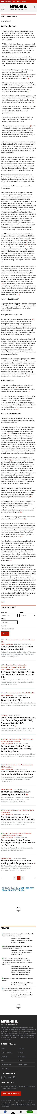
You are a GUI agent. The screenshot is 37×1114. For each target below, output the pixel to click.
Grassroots (4, 1056)
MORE (2, 602)
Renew (18, 1)
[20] (30, 497)
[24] (10, 560)
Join (14, 1)
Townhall (4, 715)
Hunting (20, 1052)
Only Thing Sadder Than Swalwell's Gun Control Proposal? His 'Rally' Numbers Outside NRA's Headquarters (18, 721)
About (3, 1060)
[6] (32, 229)
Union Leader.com (6, 789)
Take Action (21, 1056)
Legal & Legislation (7, 644)
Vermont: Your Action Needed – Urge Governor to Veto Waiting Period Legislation (16, 749)
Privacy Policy (5, 1068)
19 (22, 877)
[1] (28, 78)
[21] (21, 512)
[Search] (34, 7)
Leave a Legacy (22, 1064)
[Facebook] (5, 1112)
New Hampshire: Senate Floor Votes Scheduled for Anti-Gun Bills (18, 818)
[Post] (13, 1112)
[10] (2, 284)
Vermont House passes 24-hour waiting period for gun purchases (17, 862)
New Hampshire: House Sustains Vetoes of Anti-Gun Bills (17, 648)
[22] (25, 519)
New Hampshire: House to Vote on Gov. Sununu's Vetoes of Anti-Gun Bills (18, 674)
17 (14, 877)
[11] (18, 294)
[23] (21, 536)
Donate (24, 1)
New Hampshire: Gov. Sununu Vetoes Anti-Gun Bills (15, 699)
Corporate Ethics (6, 1064)
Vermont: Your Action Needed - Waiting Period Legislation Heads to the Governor (18, 842)
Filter (5, 633)
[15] (29, 392)
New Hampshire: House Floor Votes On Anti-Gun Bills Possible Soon (18, 773)
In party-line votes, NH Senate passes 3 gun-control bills (16, 793)
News (2, 1049)
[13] (28, 376)
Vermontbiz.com (6, 858)
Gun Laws (21, 1049)
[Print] (21, 1112)
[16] (17, 409)
